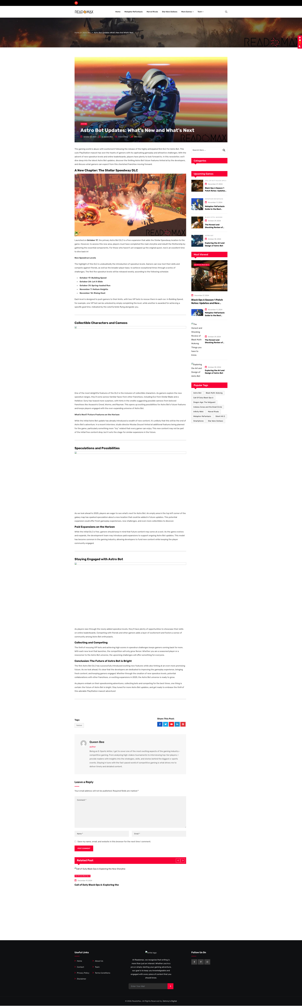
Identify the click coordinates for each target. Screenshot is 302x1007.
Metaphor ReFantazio (133, 12)
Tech (200, 12)
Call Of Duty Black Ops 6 (215, 180)
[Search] (226, 11)
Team (97, 967)
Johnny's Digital (170, 1001)
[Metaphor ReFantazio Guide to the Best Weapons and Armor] (197, 204)
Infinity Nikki (198, 412)
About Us (99, 961)
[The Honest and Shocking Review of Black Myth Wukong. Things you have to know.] (197, 222)
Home (117, 12)
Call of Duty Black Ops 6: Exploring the (97, 884)
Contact (80, 967)
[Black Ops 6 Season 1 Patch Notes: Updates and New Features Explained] (197, 186)
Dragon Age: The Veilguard (204, 402)
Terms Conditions (102, 973)
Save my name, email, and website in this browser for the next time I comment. (114, 841)
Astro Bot (87, 33)
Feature (79, 725)
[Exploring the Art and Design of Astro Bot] (197, 241)
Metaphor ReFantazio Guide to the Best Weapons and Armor (215, 209)
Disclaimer (81, 979)
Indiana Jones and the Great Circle (207, 407)
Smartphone (198, 421)
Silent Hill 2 (220, 416)
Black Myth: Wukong (213, 217)
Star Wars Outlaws (169, 12)
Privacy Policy (83, 973)
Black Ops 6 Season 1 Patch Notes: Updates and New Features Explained (207, 303)
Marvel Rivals (152, 12)
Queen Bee (108, 137)
